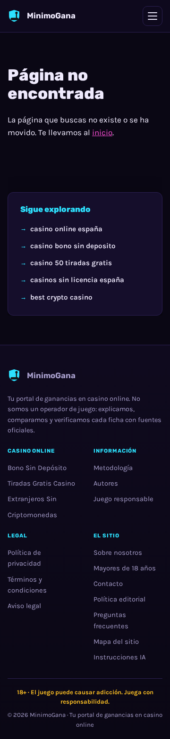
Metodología (113, 468)
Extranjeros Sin (32, 499)
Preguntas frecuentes (111, 621)
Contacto (108, 584)
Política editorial (119, 599)
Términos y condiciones (27, 585)
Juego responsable (123, 499)
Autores (106, 483)
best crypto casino (61, 297)
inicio (102, 132)
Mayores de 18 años (125, 568)
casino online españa (66, 229)
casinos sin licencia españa (77, 280)
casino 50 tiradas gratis (71, 263)
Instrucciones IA (119, 657)
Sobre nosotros (118, 553)
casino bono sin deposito (73, 246)
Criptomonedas (32, 515)
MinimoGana (48, 714)
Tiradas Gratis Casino (41, 483)
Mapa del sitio (116, 642)
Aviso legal (24, 606)
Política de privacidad (24, 558)
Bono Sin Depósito (37, 468)
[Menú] (152, 16)
